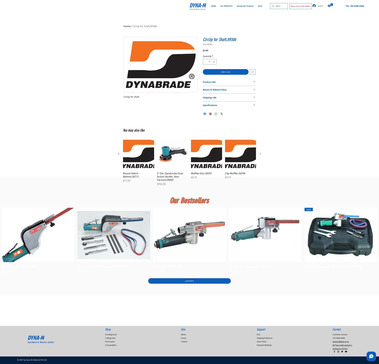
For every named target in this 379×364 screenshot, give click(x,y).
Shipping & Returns (264, 338)
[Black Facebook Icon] (334, 351)
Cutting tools (110, 338)
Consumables (110, 345)
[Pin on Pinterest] (210, 114)
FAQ (258, 334)
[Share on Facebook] (205, 114)
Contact (184, 341)
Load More (189, 281)
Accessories (110, 341)
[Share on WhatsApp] (216, 114)
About (183, 334)
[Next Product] (260, 153)
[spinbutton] (209, 61)
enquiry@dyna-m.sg (341, 341)
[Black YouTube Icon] (346, 351)
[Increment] (214, 61)
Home (127, 26)
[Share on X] (221, 114)
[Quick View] (38, 235)
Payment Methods (264, 345)
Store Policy (261, 341)
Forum (183, 338)
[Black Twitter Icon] (342, 351)
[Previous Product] (119, 153)
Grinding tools (111, 334)
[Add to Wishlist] (252, 72)
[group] (189, 162)
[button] (301, 6)
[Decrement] (205, 61)
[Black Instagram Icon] (338, 351)
